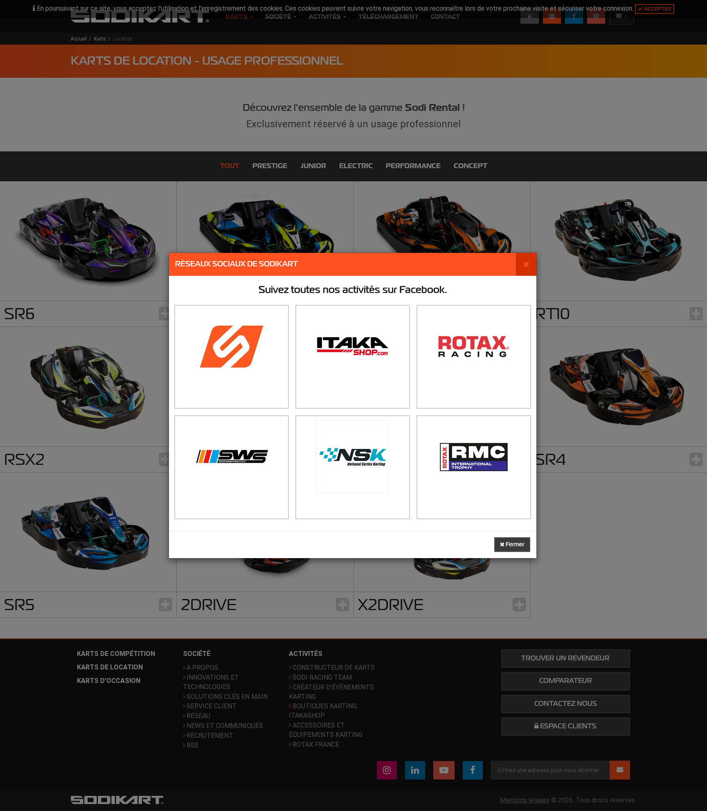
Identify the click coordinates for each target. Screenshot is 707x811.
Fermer (514, 544)
